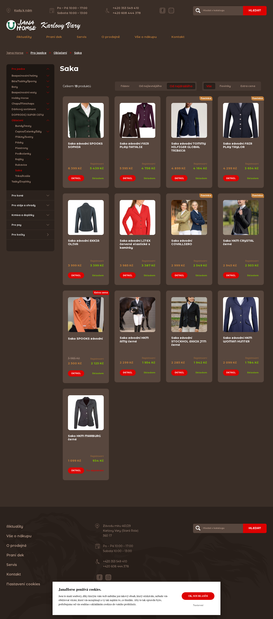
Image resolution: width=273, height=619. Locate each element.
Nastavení (198, 605)
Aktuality (24, 37)
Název (125, 86)
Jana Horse (14, 53)
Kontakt (177, 37)
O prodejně (111, 37)
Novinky (225, 86)
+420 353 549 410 (126, 8)
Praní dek (54, 37)
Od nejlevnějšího (150, 86)
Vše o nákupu (146, 37)
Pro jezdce (38, 53)
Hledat (255, 10)
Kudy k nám (23, 10)
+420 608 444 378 (127, 13)
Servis (82, 37)
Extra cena (247, 86)
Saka (78, 53)
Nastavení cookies (23, 584)
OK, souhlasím (198, 596)
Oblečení (60, 53)
